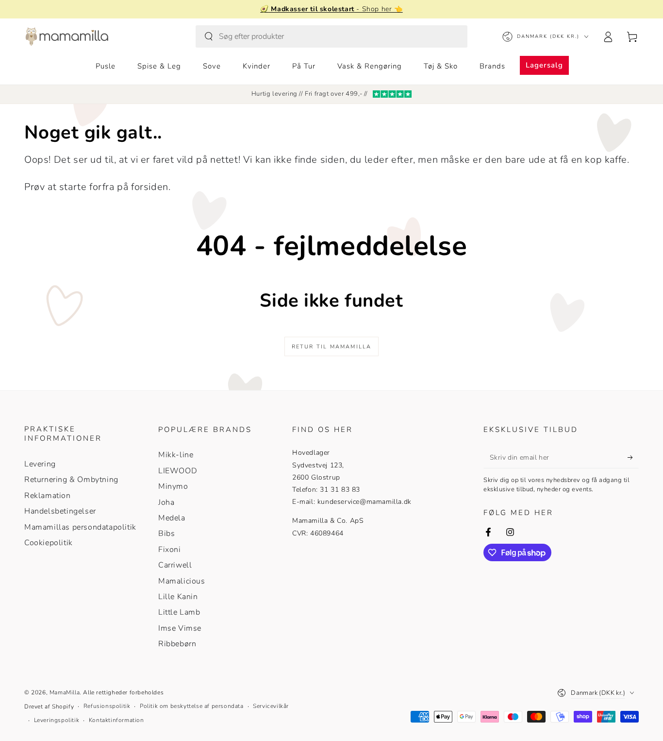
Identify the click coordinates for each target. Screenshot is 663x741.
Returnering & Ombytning (71, 479)
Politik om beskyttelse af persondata (192, 706)
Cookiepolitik (48, 542)
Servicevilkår (271, 706)
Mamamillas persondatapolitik (80, 527)
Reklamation (47, 495)
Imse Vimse (179, 628)
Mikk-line (175, 454)
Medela (171, 518)
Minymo (173, 486)
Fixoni (169, 549)
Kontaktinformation (116, 720)
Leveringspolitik (57, 720)
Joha (166, 502)
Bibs (166, 533)
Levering (40, 464)
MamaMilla (65, 692)
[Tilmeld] (633, 457)
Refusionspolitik (107, 706)
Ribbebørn (177, 643)
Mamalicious (181, 581)
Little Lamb (179, 612)
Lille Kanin (178, 596)
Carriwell (175, 565)
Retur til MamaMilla (332, 346)
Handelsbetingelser (60, 511)
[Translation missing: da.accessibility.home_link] (66, 36)
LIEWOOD (177, 470)
